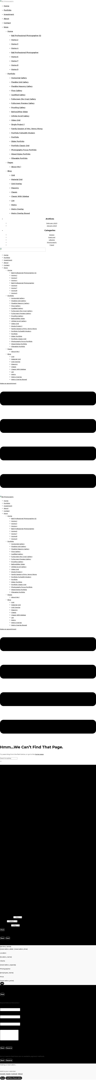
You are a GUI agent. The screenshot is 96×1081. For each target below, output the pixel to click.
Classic (14, 192)
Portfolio (7, 10)
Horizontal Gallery (19, 78)
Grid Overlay (16, 184)
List (12, 201)
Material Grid (16, 179)
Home (6, 6)
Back (2, 938)
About (6, 19)
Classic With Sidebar (20, 196)
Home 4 (14, 48)
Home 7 (14, 61)
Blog (10, 171)
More (6, 27)
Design (51, 235)
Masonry (15, 188)
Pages (10, 163)
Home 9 (14, 69)
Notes (2, 1028)
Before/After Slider (19, 112)
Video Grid (15, 120)
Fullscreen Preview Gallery (22, 103)
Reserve (9, 1048)
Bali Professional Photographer (24, 53)
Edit (2, 983)
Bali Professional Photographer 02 (26, 36)
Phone (3, 1021)
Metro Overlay (17, 209)
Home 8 (14, 65)
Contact (7, 23)
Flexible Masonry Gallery (21, 86)
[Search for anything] (1, 761)
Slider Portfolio (17, 141)
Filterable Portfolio (19, 158)
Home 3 (14, 44)
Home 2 (14, 40)
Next (2, 930)
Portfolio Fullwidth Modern (23, 133)
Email (2, 1014)
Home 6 (14, 57)
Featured (51, 237)
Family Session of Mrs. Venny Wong (26, 129)
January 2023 (52, 226)
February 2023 (51, 223)
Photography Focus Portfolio (23, 150)
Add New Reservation (13, 1078)
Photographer (5, 925)
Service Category (6, 917)
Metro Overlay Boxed (20, 213)
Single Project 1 (18, 124)
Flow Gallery (16, 91)
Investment (9, 14)
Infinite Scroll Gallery (20, 116)
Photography (52, 242)
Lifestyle (52, 240)
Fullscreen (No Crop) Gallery (23, 99)
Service (3, 921)
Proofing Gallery (18, 108)
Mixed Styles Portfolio (20, 154)
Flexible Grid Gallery (19, 82)
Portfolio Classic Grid (20, 146)
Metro (14, 205)
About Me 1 (16, 167)
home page (39, 754)
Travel (52, 245)
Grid (13, 175)
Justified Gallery (18, 95)
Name (3, 1007)
